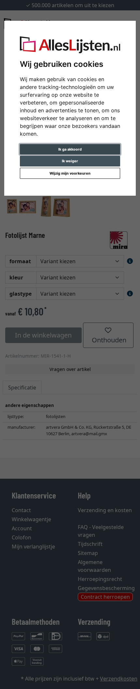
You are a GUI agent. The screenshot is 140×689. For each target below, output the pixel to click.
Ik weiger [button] (70, 161)
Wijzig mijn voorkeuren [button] (70, 173)
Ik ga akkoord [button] (70, 149)
